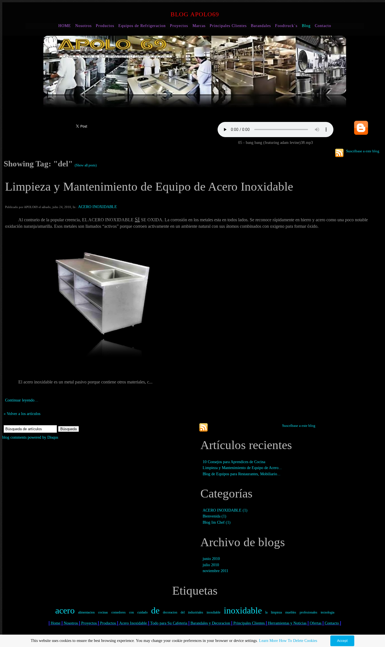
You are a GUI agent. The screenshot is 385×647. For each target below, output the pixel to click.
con (131, 612)
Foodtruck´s (287, 25)
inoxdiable (213, 612)
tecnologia (327, 612)
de (155, 610)
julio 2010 (211, 565)
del (183, 612)
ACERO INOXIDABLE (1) (225, 510)
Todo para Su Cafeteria (168, 623)
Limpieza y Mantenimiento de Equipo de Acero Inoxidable (149, 186)
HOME (64, 25)
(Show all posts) (86, 165)
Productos (105, 25)
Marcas (199, 25)
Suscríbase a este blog (362, 151)
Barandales (261, 25)
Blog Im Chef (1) (217, 522)
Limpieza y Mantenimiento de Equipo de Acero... (242, 467)
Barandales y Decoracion (210, 623)
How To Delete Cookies (298, 641)
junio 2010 (211, 558)
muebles (290, 612)
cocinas (103, 612)
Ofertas (315, 623)
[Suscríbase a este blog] (339, 152)
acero (65, 610)
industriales (195, 612)
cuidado (142, 612)
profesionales (308, 612)
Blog (306, 25)
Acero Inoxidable (133, 623)
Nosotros (83, 25)
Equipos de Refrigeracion (142, 25)
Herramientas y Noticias (287, 623)
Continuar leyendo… (21, 400)
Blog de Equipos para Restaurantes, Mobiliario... (241, 474)
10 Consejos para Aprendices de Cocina (234, 461)
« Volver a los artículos (22, 413)
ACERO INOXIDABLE (97, 206)
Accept (342, 641)
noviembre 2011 (215, 570)
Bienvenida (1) (214, 516)
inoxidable (243, 610)
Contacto (323, 25)
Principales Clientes (228, 25)
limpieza (276, 612)
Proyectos (179, 25)
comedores (118, 612)
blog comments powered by (30, 437)
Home (55, 623)
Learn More (268, 641)
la (266, 612)
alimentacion (86, 612)
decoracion (170, 612)
